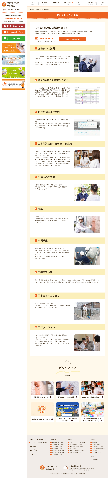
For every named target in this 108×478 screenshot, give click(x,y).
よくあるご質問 (96, 452)
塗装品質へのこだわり (76, 444)
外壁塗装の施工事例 (57, 442)
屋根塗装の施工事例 (57, 444)
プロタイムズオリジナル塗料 (77, 442)
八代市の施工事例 (57, 446)
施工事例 (53, 439)
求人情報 (94, 450)
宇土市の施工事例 (57, 454)
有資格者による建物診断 (76, 446)
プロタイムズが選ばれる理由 (39, 442)
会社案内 (93, 439)
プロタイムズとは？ (97, 446)
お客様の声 (56, 3)
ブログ (93, 456)
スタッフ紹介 (96, 444)
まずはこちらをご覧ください (38, 439)
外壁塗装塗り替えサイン (76, 452)
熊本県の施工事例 (57, 448)
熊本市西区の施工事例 (58, 450)
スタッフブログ (96, 459)
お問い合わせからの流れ (98, 448)
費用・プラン (67, 3)
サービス (70, 439)
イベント (79, 3)
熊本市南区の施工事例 (58, 452)
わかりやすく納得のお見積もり (78, 450)
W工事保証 (73, 448)
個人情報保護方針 (81, 473)
